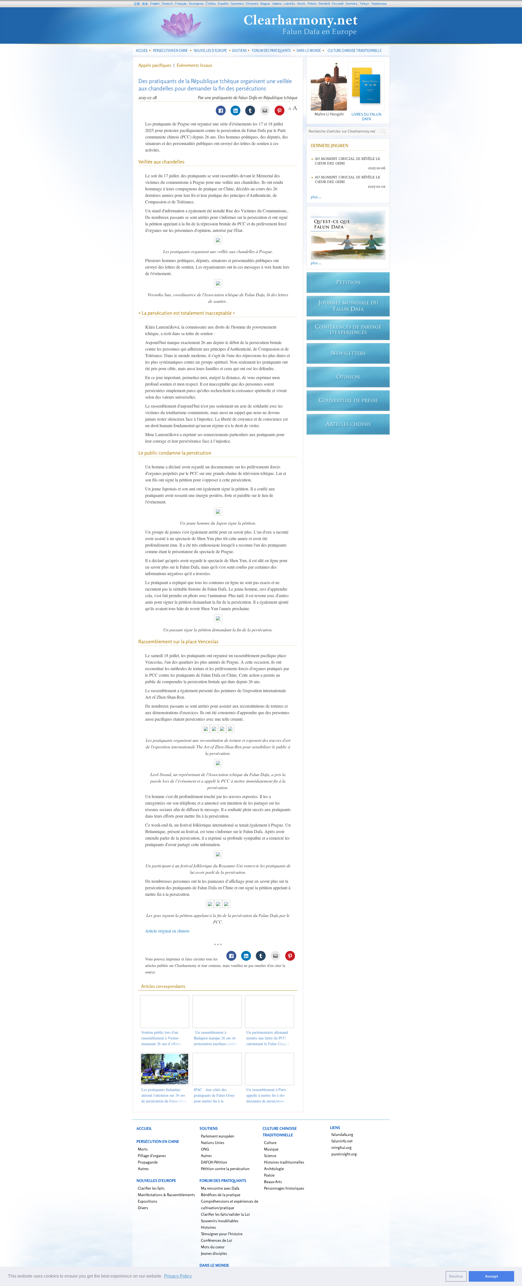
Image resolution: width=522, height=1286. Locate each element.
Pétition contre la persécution (225, 1168)
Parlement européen (217, 1136)
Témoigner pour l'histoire (222, 1233)
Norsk (301, 3)
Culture (270, 1142)
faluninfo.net (342, 1141)
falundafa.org (342, 1134)
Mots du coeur (213, 1246)
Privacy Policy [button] (178, 1276)
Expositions (147, 1201)
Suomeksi (237, 3)
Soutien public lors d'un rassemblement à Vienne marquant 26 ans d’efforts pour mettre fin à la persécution (161, 1044)
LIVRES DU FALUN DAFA (366, 116)
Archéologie (274, 1168)
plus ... (316, 196)
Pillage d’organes (152, 1155)
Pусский (337, 3)
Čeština (211, 3)
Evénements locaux (194, 65)
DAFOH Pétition (214, 1162)
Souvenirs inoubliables (219, 1220)
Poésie (269, 1175)
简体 (145, 3)
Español (223, 3)
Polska (311, 3)
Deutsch (167, 3)
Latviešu (289, 3)
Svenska (351, 3)
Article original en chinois (167, 931)
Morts (143, 1149)
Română (324, 3)
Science (270, 1155)
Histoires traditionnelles (284, 1162)
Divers (143, 1207)
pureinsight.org (344, 1154)
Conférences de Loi (216, 1240)
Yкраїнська (378, 3)
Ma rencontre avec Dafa (220, 1188)
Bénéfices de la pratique (220, 1194)
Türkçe (364, 3)
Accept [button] (491, 1276)
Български (196, 3)
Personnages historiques (284, 1188)
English (155, 3)
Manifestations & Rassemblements (166, 1194)
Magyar (265, 3)
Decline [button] (456, 1276)
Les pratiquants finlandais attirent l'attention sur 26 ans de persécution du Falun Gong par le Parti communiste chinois (164, 1101)
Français (181, 3)
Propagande (148, 1162)
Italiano (277, 3)
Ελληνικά (252, 3)
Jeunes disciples (214, 1253)
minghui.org (341, 1147)
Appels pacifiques (154, 65)
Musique (271, 1149)
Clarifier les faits (151, 1188)
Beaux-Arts (273, 1181)
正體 (137, 3)
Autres (143, 1168)
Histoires (208, 1227)
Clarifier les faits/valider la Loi (225, 1214)
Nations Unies (212, 1142)
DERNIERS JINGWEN (329, 145)
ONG (205, 1149)
